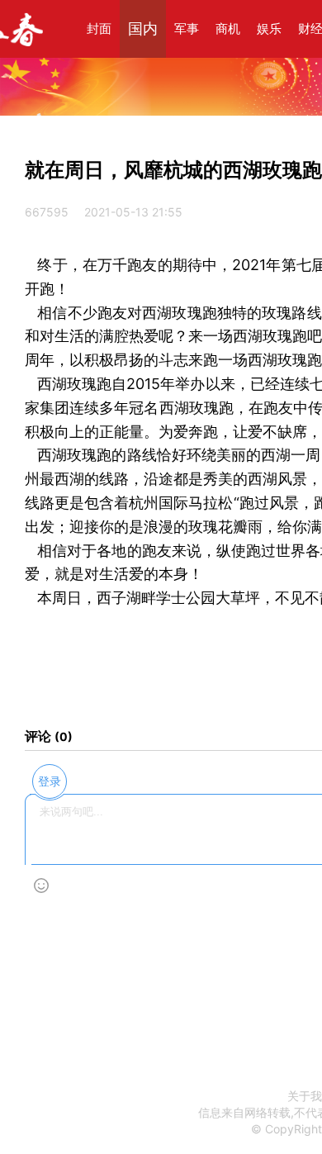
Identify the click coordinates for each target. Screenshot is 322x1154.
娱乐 (269, 28)
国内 (143, 28)
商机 (227, 28)
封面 (99, 28)
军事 (186, 28)
